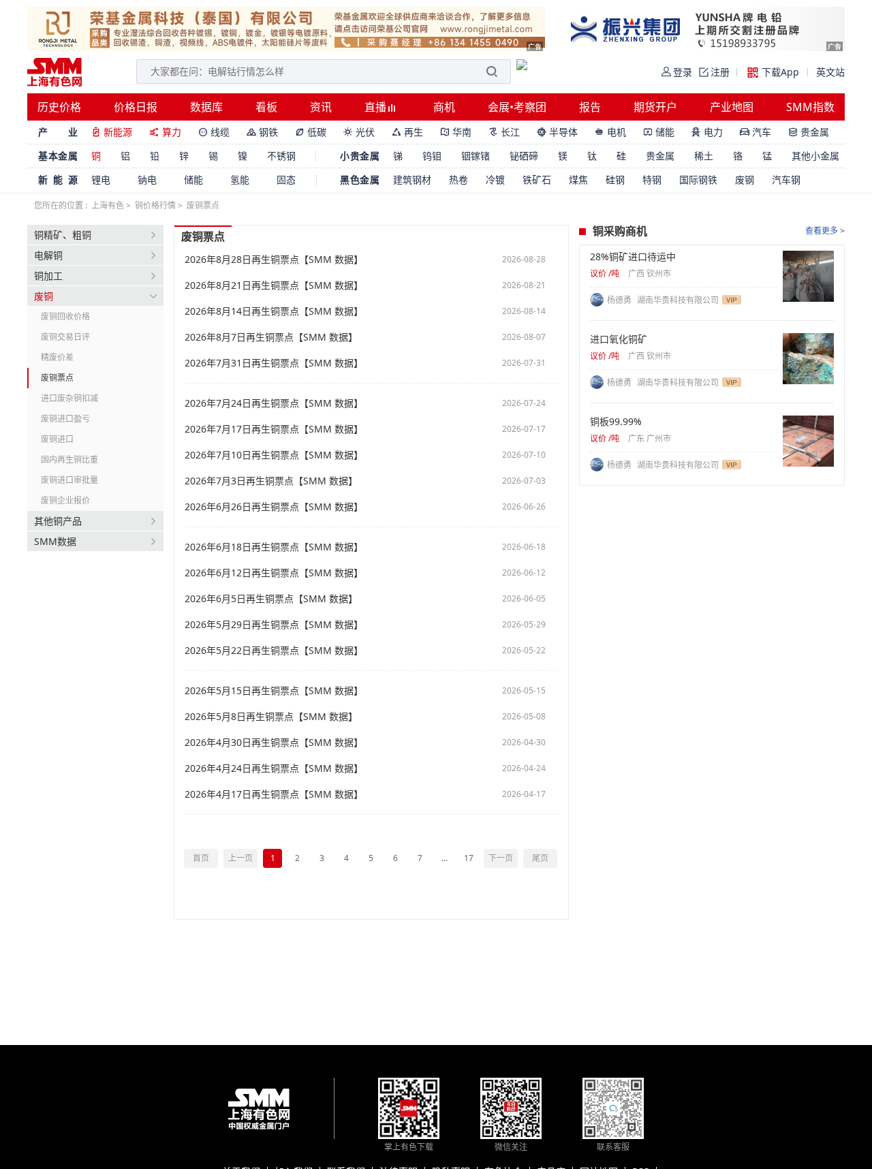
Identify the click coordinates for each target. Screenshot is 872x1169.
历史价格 (59, 106)
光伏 (359, 131)
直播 (376, 106)
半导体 (557, 131)
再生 (407, 131)
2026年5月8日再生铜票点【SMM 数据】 (271, 717)
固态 (286, 179)
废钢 (744, 179)
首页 (201, 858)
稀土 (703, 155)
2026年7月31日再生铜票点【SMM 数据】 (274, 363)
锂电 (100, 179)
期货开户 (655, 106)
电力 (707, 131)
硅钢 (615, 179)
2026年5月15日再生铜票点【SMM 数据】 (274, 691)
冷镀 (495, 179)
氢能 (239, 179)
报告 (590, 106)
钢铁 (262, 131)
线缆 (214, 131)
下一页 (500, 858)
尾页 (540, 858)
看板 (266, 106)
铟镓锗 (475, 155)
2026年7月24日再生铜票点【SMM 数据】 (274, 403)
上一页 (240, 858)
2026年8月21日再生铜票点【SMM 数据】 (274, 285)
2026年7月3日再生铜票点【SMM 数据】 (271, 481)
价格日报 (135, 106)
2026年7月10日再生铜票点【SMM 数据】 (274, 455)
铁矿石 (537, 179)
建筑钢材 (412, 179)
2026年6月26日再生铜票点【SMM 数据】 (274, 507)
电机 (610, 131)
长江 (504, 131)
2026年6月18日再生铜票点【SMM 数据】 (274, 547)
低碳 (310, 131)
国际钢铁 (698, 179)
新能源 (111, 131)
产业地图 (731, 106)
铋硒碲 (524, 155)
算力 (165, 131)
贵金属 (808, 131)
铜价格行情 (155, 205)
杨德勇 (620, 300)
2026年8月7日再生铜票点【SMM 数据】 (271, 337)
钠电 (147, 179)
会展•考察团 (517, 106)
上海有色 (107, 205)
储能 (658, 131)
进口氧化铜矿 (618, 339)
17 (468, 858)
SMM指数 (810, 106)
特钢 (651, 179)
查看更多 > (825, 230)
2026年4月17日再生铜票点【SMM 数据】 (274, 794)
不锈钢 (281, 155)
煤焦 (578, 179)
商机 (444, 106)
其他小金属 (815, 155)
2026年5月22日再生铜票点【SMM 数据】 (274, 650)
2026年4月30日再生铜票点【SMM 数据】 (274, 742)
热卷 (458, 179)
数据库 (206, 106)
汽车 (755, 131)
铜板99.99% (616, 422)
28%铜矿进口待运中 (633, 257)
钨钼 (431, 155)
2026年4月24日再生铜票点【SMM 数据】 (274, 768)
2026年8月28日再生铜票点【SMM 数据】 (274, 259)
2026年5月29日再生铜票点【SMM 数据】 (274, 625)
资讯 (321, 106)
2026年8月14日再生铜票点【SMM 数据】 (274, 311)
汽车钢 (786, 179)
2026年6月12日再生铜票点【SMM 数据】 (274, 573)
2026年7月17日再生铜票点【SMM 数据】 (274, 429)
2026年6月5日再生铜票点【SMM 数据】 (271, 599)
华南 (455, 131)
